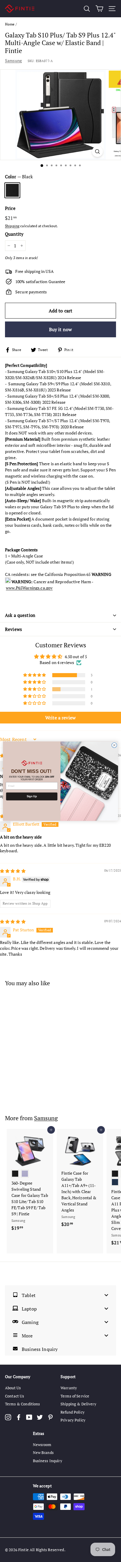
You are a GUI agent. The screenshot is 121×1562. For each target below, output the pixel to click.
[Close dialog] (114, 745)
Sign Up (32, 796)
